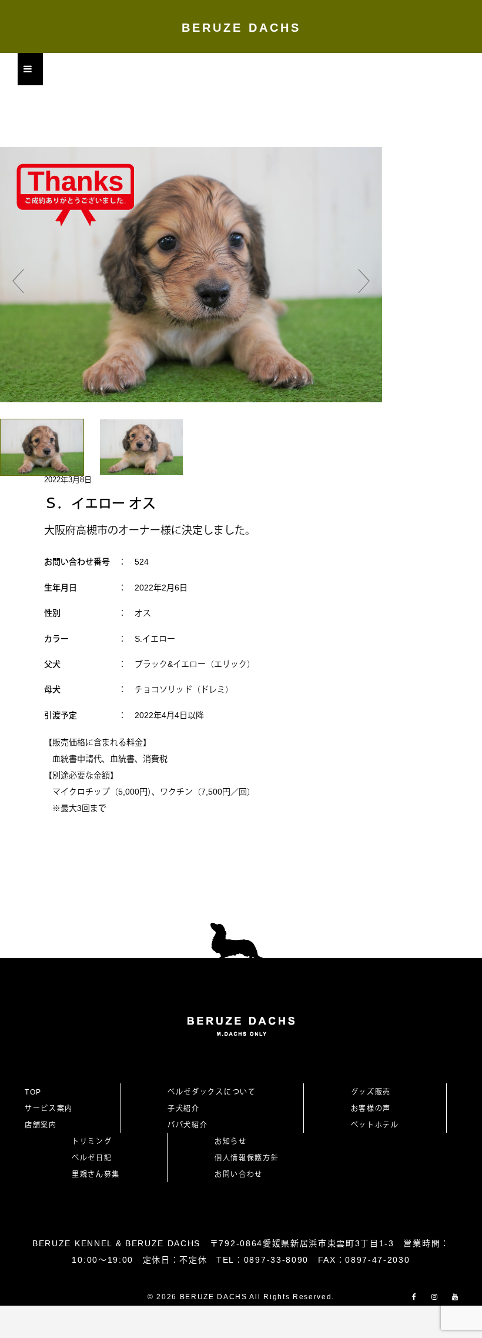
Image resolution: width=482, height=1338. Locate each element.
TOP (33, 1092)
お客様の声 (371, 1109)
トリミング (92, 1141)
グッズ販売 (371, 1092)
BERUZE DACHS (241, 27)
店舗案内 (41, 1125)
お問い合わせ (243, 1174)
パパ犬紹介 (187, 1125)
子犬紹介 (184, 1109)
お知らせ (231, 1141)
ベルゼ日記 (92, 1158)
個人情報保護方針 (247, 1158)
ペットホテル (375, 1125)
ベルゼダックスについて (212, 1092)
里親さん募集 (96, 1174)
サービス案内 (49, 1109)
